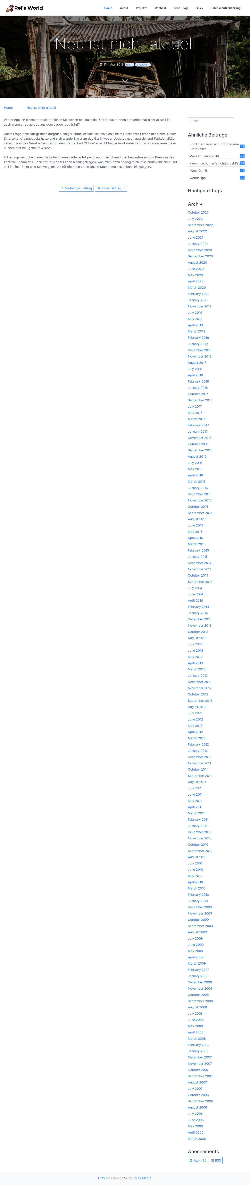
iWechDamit (198, 170)
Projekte (141, 8)
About (124, 8)
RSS (217, 1160)
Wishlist (160, 8)
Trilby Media (142, 1178)
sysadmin (143, 64)
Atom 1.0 (199, 1160)
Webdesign (197, 178)
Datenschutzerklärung (226, 8)
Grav (101, 1178)
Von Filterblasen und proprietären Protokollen (214, 146)
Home (108, 8)
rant (129, 64)
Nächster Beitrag (109, 188)
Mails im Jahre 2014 (204, 156)
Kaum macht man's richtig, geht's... (215, 163)
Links (199, 8)
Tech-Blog (181, 8)
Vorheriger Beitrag (78, 188)
